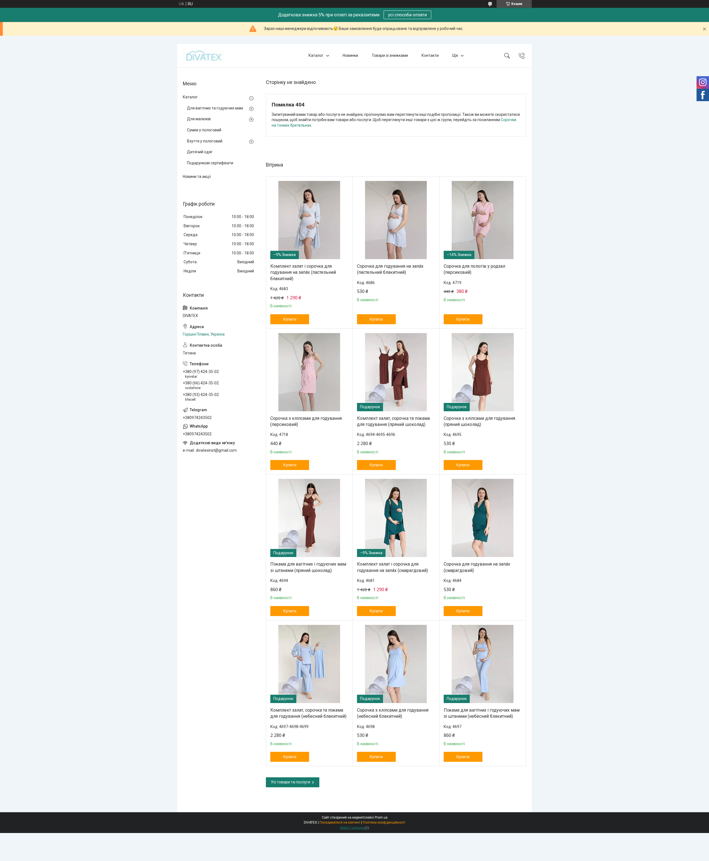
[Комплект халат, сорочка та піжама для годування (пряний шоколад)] (396, 372)
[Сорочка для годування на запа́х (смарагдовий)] (483, 518)
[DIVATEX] (203, 56)
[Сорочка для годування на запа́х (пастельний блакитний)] (396, 220)
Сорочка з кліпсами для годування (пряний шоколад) (479, 421)
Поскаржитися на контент (340, 822)
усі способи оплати (407, 14)
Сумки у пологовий (204, 130)
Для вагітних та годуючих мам (215, 108)
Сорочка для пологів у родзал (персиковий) (474, 269)
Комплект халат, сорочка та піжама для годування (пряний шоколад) (393, 421)
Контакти (430, 55)
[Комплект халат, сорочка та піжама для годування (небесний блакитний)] (309, 664)
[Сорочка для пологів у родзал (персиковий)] (483, 220)
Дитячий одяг (200, 152)
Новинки (350, 55)
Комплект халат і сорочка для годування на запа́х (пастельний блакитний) (303, 272)
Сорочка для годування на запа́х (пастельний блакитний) (390, 269)
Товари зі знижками (390, 55)
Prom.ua (381, 817)
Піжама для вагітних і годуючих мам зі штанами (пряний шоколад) (308, 567)
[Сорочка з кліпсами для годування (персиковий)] (309, 372)
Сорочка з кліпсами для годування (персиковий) (306, 421)
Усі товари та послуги (290, 782)
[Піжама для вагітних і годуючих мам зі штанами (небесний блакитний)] (483, 664)
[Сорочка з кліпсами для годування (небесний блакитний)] (396, 664)
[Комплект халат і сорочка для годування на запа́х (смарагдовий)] (396, 518)
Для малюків (199, 119)
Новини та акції (197, 176)
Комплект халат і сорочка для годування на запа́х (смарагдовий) (392, 567)
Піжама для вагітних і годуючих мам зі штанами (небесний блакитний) (482, 713)
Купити (289, 319)
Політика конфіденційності (384, 822)
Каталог (316, 55)
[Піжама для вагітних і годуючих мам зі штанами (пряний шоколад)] (309, 518)
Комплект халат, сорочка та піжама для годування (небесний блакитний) (308, 713)
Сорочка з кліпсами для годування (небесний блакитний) (392, 713)
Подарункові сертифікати (210, 163)
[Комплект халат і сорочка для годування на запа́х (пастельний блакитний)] (309, 220)
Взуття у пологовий (204, 141)
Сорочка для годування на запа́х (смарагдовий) (477, 567)
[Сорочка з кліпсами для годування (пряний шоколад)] (483, 372)
